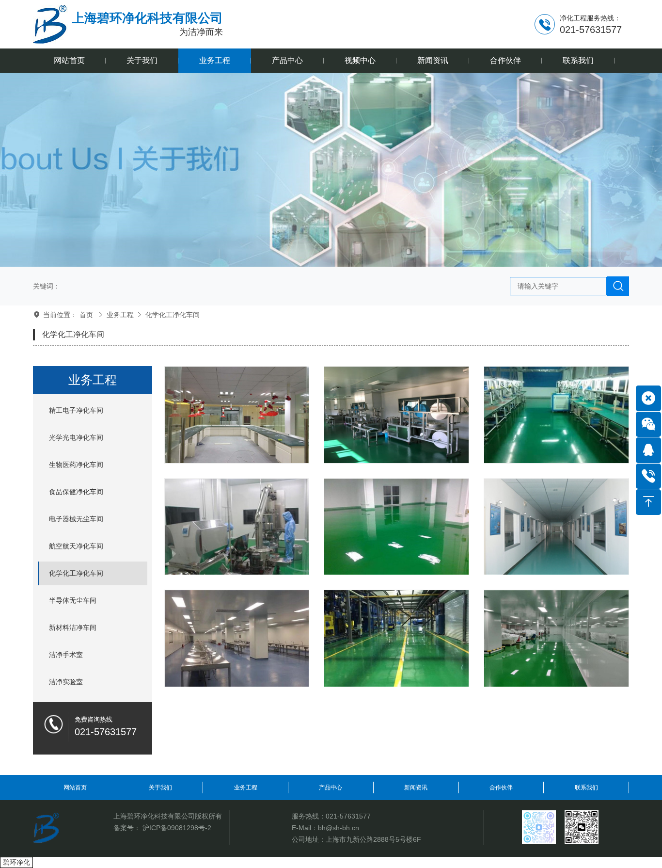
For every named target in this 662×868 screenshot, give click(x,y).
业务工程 (120, 315)
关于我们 (160, 787)
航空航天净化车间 (76, 546)
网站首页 (75, 787)
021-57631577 (348, 816)
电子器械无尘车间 (76, 519)
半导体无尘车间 (72, 600)
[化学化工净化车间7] (556, 415)
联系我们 (586, 787)
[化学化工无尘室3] (237, 638)
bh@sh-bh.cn (338, 828)
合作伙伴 (501, 787)
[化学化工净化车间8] (396, 415)
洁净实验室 (66, 682)
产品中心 (330, 787)
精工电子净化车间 (76, 410)
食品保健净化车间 (76, 492)
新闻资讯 (415, 787)
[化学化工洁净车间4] (556, 527)
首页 (86, 315)
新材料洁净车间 (72, 627)
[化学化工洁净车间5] (396, 527)
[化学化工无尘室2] (396, 638)
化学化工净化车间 (172, 315)
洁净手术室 (66, 655)
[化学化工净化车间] (237, 415)
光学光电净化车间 (76, 437)
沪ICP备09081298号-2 (176, 828)
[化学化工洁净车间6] (237, 527)
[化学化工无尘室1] (556, 638)
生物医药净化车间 (76, 464)
